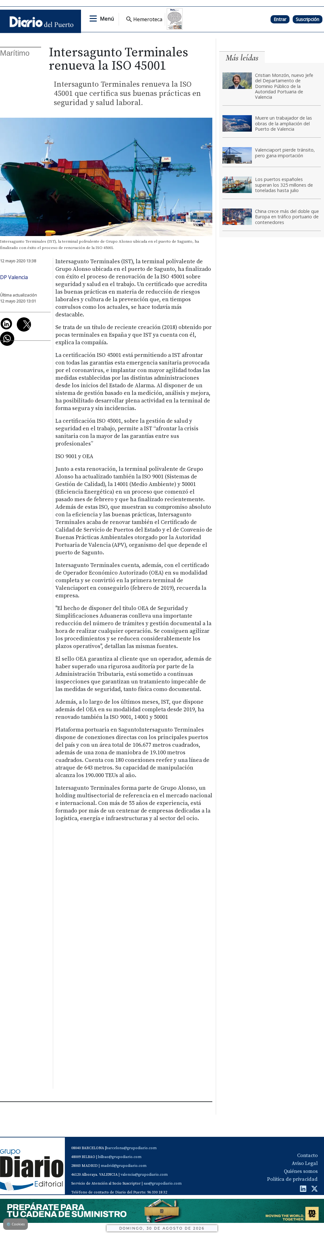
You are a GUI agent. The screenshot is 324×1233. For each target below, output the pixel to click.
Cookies (15, 1224)
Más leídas (242, 58)
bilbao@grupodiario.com (119, 1157)
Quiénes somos (301, 1171)
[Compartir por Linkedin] (6, 323)
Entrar (280, 19)
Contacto (307, 1155)
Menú (107, 18)
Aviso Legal (305, 1163)
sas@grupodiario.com (163, 1183)
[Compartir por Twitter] (24, 324)
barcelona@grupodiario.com (131, 1148)
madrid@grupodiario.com (123, 1165)
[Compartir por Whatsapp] (7, 339)
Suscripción (307, 19)
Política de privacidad (292, 1179)
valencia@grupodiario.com (144, 1174)
